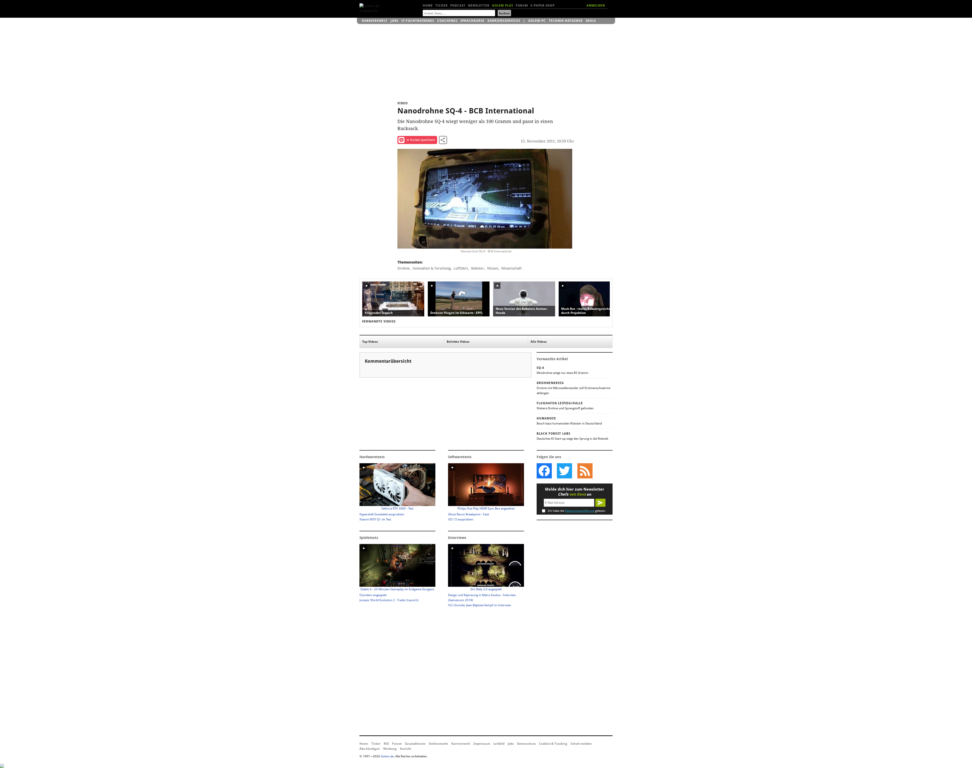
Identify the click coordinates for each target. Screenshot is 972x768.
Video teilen (443, 140)
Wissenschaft (511, 268)
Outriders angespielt (373, 595)
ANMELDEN (595, 5)
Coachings (447, 21)
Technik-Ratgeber (566, 21)
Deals (591, 21)
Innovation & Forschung (432, 268)
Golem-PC (537, 21)
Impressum (481, 743)
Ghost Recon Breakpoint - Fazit (468, 514)
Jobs (394, 21)
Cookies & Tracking (553, 743)
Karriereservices (504, 21)
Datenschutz (526, 743)
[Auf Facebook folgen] (544, 470)
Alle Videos (539, 341)
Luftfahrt (461, 268)
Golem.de (387, 756)
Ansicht (405, 749)
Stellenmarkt (438, 743)
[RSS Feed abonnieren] (584, 470)
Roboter (477, 268)
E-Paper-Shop (543, 5)
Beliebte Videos (458, 341)
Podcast (457, 5)
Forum (522, 5)
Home (428, 5)
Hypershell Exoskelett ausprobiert (381, 514)
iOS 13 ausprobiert (460, 519)
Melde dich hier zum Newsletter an (574, 492)
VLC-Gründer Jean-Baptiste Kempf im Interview (479, 605)
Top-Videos (370, 341)
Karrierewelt (375, 21)
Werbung (390, 749)
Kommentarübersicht (388, 361)
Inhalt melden (581, 743)
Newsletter (479, 5)
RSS (386, 743)
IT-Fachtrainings (417, 21)
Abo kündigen (369, 749)
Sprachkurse (472, 21)
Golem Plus (502, 5)
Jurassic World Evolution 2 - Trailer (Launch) (388, 600)
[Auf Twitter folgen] (564, 470)
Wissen (492, 268)
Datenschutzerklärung (579, 511)
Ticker (441, 5)
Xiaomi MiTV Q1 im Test (375, 519)
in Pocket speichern (421, 140)
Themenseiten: (410, 262)
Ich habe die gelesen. (577, 511)
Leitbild (498, 743)
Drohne (403, 268)
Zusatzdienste (415, 743)
